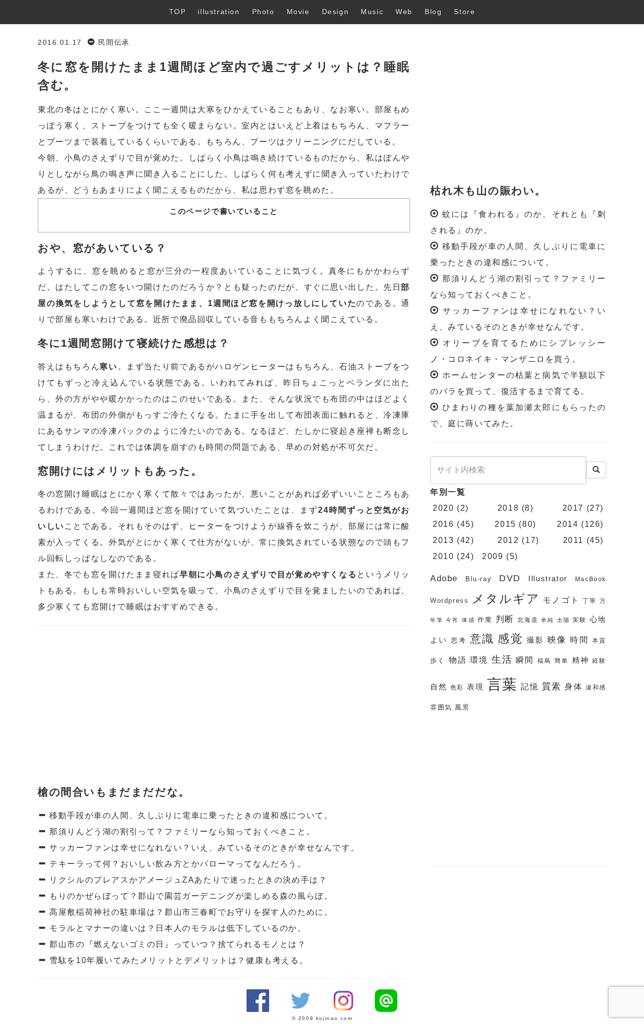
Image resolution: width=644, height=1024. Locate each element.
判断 (505, 619)
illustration (218, 12)
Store (464, 12)
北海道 (527, 619)
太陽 (563, 620)
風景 (462, 707)
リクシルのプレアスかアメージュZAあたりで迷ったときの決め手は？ (187, 880)
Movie (298, 12)
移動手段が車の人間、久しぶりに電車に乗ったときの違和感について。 (190, 815)
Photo (263, 12)
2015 (505, 524)
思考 (458, 640)
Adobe (444, 578)
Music (372, 12)
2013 (443, 540)
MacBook (590, 579)
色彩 (457, 687)
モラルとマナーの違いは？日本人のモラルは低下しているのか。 (176, 928)
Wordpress (449, 600)
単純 (547, 620)
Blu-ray (478, 579)
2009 (492, 556)
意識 (482, 639)
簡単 (561, 660)
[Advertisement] (224, 706)
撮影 (535, 640)
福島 (544, 660)
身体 (574, 686)
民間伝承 (113, 42)
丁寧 (590, 600)
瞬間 (525, 660)
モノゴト (561, 600)
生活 (502, 659)
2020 (443, 508)
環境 (479, 660)
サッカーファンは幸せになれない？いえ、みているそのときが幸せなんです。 (203, 847)
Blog (433, 12)
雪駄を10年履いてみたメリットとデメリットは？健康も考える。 (177, 960)
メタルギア (506, 598)
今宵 (452, 620)
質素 (552, 686)
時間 (579, 640)
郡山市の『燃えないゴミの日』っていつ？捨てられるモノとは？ (176, 944)
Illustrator (548, 579)
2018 (508, 508)
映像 (557, 640)
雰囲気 (441, 707)
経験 (599, 660)
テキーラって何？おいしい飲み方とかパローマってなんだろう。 (176, 863)
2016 (443, 524)
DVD (510, 578)
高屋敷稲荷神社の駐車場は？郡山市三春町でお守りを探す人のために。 (190, 912)
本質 (599, 640)
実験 (580, 619)
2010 (443, 556)
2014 (567, 524)
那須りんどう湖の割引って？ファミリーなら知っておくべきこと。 (181, 831)
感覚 (510, 638)
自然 (438, 687)
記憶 (530, 686)
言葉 (502, 684)
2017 (573, 508)
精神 (580, 660)
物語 (458, 660)
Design (335, 12)
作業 (485, 619)
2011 (573, 540)
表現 (475, 687)
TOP (177, 12)
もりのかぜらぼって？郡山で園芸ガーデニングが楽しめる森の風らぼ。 (190, 896)
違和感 (596, 687)
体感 (468, 620)
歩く (437, 660)
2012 (508, 540)
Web (404, 12)
